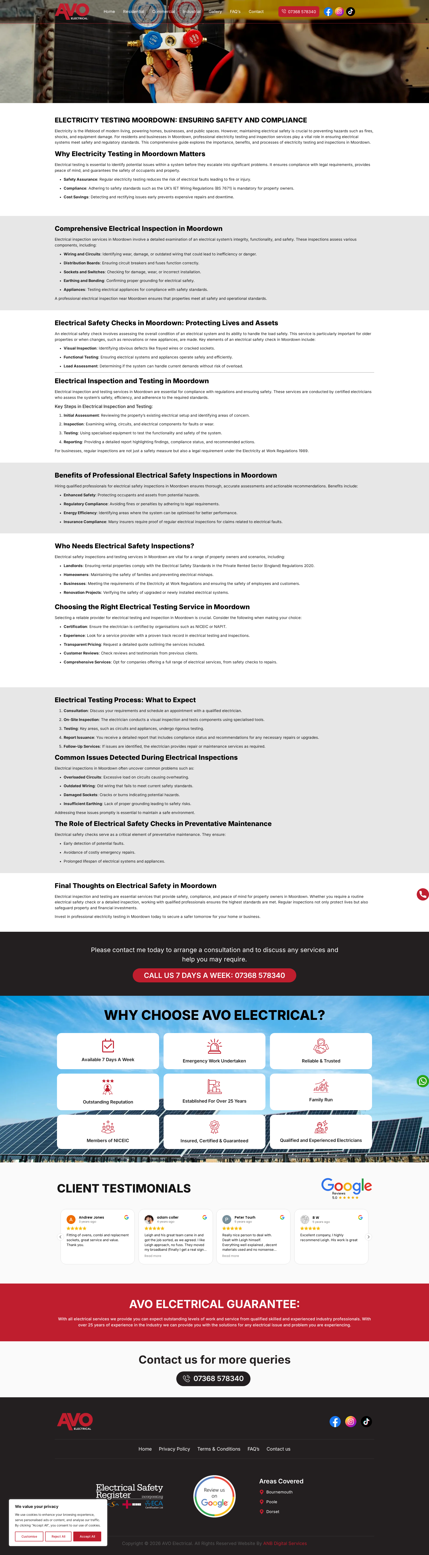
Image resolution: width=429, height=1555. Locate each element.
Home (109, 11)
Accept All (87, 1536)
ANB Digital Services (285, 1543)
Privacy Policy (174, 1449)
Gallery (215, 11)
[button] (368, 1237)
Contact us (278, 1449)
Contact (256, 11)
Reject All (58, 1536)
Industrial (192, 11)
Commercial (163, 11)
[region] (58, 1522)
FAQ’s (235, 11)
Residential (133, 11)
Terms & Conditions (218, 1449)
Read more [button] (153, 1256)
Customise (29, 1536)
